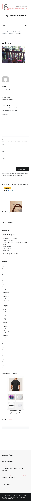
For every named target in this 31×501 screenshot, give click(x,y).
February (6, 331)
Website (4, 158)
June (5, 313)
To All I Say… (6, 484)
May (5, 318)
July (5, 309)
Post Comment (22, 169)
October (6, 296)
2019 (3, 341)
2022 (3, 272)
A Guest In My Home (8, 477)
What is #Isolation (7, 461)
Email (3, 151)
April (5, 322)
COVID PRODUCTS (15, 411)
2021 (3, 278)
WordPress (10, 498)
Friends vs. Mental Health (9, 234)
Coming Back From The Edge (10, 238)
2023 (3, 266)
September (7, 301)
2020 (3, 284)
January (6, 335)
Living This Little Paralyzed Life (15, 15)
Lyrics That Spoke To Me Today (11, 253)
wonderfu (5, 86)
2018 (3, 347)
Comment (5, 114)
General (4, 459)
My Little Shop (6, 212)
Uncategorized (5, 466)
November (7, 292)
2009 (3, 365)
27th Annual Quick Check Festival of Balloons (13, 469)
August (6, 305)
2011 (3, 353)
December (7, 288)
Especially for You (16, 413)
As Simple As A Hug (7, 248)
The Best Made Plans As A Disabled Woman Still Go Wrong (15, 243)
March (6, 326)
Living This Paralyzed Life (8, 475)
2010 (3, 359)
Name (3, 144)
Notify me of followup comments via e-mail (14, 141)
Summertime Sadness (7, 98)
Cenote (16, 497)
